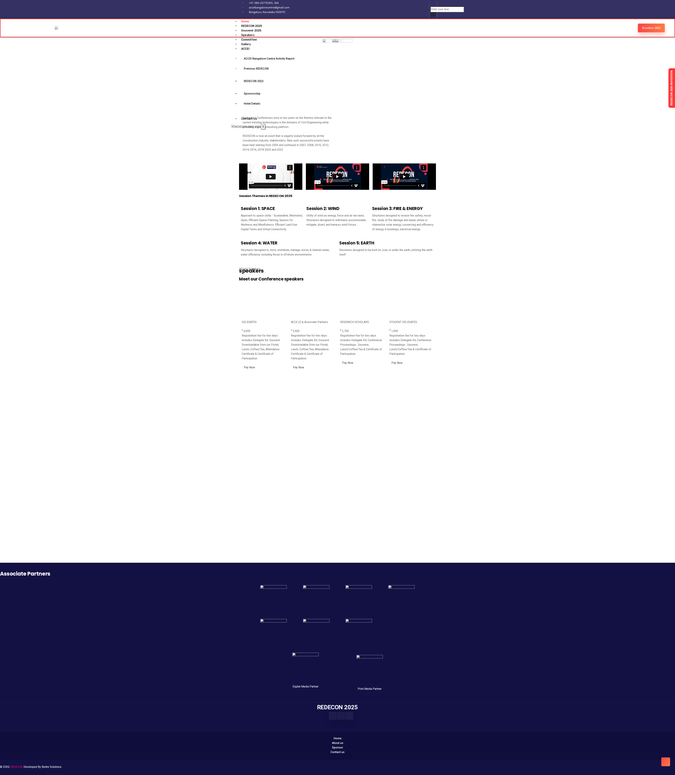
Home (245, 21)
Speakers (248, 35)
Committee (249, 39)
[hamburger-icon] (636, 19)
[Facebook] (333, 716)
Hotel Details (252, 103)
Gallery (246, 44)
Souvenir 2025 (251, 30)
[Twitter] (349, 716)
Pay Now (249, 367)
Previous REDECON (256, 68)
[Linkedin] (421, 8)
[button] (433, 4)
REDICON (16, 766)
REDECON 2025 (251, 26)
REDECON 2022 (253, 81)
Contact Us (249, 118)
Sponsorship (252, 93)
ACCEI (245, 48)
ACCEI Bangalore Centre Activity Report (269, 58)
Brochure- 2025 (651, 28)
